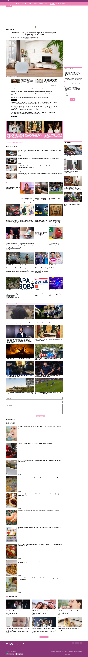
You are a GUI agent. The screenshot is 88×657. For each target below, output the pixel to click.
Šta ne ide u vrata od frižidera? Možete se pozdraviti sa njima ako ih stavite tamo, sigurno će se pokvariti (40, 528)
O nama (53, 651)
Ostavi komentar (40, 416)
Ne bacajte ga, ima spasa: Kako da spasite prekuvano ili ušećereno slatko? (36, 443)
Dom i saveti (52, 3)
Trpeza (63, 3)
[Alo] (7, 0)
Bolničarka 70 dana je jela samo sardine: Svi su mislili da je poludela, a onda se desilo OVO (73, 157)
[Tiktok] (81, 643)
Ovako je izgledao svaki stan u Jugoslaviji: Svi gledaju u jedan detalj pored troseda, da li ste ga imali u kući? (72, 188)
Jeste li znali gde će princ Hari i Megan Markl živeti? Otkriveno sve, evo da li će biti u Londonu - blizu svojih (73, 74)
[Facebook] (73, 643)
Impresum (70, 651)
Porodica (36, 3)
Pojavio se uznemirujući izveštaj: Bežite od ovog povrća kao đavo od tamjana (72, 203)
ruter (21, 142)
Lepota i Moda (24, 3)
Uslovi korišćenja (78, 651)
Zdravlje (31, 3)
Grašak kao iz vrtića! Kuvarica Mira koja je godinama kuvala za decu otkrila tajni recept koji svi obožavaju (39, 561)
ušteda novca (15, 142)
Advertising (64, 651)
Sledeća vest (54, 85)
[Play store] (10, 654)
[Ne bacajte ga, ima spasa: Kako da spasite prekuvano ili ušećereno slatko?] (11, 450)
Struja (9, 142)
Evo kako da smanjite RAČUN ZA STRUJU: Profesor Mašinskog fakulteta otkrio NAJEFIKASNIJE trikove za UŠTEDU (37, 166)
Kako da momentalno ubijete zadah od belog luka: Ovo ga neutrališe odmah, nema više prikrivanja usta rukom (39, 427)
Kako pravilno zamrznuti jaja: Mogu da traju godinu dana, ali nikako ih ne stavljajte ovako (40, 477)
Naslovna (18, 3)
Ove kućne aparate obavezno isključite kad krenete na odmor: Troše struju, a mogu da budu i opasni (39, 151)
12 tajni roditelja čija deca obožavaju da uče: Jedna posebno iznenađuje (69, 629)
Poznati (46, 3)
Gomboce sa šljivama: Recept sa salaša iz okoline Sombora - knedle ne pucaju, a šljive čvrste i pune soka (39, 494)
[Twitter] (78, 643)
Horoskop (58, 3)
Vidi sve (72, 99)
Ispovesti (41, 3)
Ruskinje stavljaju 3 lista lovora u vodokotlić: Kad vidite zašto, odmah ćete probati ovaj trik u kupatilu (39, 461)
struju (43, 88)
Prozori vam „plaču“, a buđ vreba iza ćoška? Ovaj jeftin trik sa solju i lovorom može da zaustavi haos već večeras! (72, 173)
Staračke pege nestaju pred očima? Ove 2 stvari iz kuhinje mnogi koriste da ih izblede (39, 510)
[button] (39, 38)
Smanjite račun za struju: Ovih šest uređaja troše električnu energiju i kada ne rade (38, 158)
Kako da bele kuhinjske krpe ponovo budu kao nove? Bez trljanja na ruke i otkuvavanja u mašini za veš (50, 81)
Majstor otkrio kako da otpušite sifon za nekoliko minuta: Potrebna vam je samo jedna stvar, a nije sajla (39, 578)
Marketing (58, 651)
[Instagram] (76, 643)
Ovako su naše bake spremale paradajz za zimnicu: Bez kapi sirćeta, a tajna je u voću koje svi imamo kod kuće (40, 545)
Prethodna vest (15, 85)
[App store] (19, 654)
